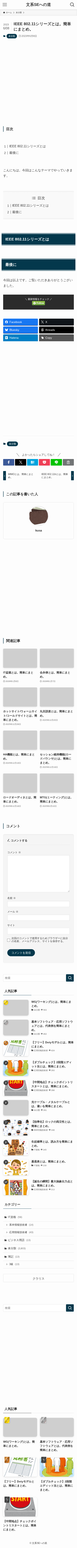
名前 (11, 898)
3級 (14, 1264)
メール (12, 911)
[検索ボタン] (72, 4)
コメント (14, 852)
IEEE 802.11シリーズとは (27, 146)
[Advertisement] (38, 82)
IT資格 (15, 1217)
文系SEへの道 (38, 5)
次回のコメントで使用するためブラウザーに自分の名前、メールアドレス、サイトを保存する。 (39, 940)
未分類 (11, 36)
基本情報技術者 (21, 1224)
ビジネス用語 (19, 1240)
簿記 (14, 1256)
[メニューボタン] (4, 4)
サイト (11, 925)
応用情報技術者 (21, 1232)
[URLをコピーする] (68, 462)
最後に (14, 152)
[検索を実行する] (70, 978)
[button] (8, 462)
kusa (38, 530)
